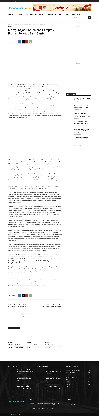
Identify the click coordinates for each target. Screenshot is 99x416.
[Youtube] (90, 1)
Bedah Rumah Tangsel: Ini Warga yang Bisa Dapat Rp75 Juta (24, 378)
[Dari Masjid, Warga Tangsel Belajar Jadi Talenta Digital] (69, 123)
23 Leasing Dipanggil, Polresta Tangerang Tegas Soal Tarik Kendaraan (81, 131)
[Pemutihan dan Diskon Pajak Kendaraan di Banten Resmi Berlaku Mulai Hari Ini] (53, 337)
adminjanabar (14, 38)
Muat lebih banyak (78, 145)
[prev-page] (9, 353)
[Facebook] (81, 1)
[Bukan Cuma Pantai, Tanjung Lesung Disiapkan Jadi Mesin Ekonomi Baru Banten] (35, 337)
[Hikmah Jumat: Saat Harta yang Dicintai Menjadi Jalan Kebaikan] (69, 100)
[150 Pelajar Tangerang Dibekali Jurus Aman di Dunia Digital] (69, 139)
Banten (36, 277)
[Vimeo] (88, 1)
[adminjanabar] (9, 38)
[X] (86, 1)
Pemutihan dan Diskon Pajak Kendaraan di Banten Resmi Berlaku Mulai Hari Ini (53, 346)
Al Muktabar (43, 277)
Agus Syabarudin (44, 269)
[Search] (89, 17)
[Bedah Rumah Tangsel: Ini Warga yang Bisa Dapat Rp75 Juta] (69, 107)
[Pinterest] (26, 41)
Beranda (10, 24)
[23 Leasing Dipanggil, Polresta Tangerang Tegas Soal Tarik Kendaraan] (69, 131)
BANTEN (15, 24)
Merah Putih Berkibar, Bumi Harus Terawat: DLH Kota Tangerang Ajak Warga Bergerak (82, 115)
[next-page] (12, 353)
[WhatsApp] (30, 41)
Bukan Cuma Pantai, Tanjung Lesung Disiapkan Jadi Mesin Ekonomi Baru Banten (35, 346)
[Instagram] (83, 1)
